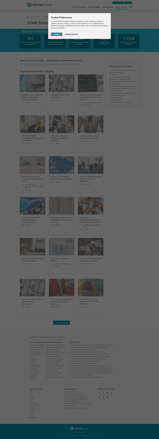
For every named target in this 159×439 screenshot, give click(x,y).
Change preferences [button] (71, 34)
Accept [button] (56, 34)
